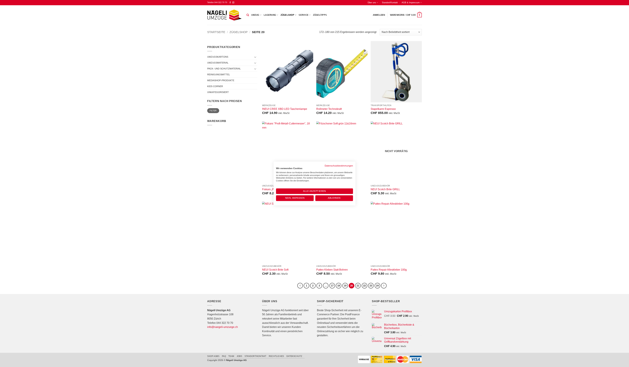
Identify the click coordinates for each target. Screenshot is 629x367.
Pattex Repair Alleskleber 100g (389, 269)
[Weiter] (384, 285)
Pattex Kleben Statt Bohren (332, 269)
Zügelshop (287, 15)
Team (231, 356)
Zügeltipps (320, 15)
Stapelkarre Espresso (383, 109)
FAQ (224, 356)
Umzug (255, 15)
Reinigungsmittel (218, 74)
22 (364, 285)
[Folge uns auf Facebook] (230, 2)
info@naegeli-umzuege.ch (222, 327)
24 (377, 285)
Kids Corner (215, 86)
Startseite (216, 32)
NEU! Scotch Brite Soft (275, 269)
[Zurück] (300, 285)
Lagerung (270, 15)
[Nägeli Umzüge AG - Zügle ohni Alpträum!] (224, 15)
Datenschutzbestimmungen (339, 166)
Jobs (239, 356)
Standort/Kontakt (390, 2)
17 (332, 285)
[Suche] (248, 15)
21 (358, 285)
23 (371, 285)
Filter (213, 111)
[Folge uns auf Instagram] (233, 2)
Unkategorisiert (218, 92)
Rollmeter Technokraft (329, 109)
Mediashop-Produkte (220, 80)
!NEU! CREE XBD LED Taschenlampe (284, 109)
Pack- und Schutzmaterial (224, 68)
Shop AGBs (213, 356)
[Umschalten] (255, 57)
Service (303, 15)
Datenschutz (294, 356)
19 (345, 285)
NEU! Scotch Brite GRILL (385, 189)
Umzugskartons (217, 56)
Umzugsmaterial (218, 62)
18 (338, 285)
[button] (379, 15)
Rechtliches (276, 356)
